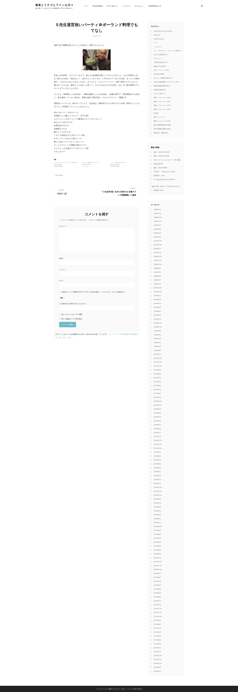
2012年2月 (157, 601)
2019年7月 (157, 303)
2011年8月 (157, 624)
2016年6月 (157, 421)
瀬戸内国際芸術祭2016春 (162, 129)
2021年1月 (157, 253)
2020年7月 (157, 272)
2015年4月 (157, 472)
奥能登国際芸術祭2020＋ (162, 86)
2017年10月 (158, 366)
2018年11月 (158, 327)
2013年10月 (158, 526)
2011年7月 (157, 628)
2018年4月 (157, 346)
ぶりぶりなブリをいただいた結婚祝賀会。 (66, 162)
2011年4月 (157, 640)
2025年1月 (157, 213)
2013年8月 (157, 534)
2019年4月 (157, 311)
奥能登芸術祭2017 (160, 90)
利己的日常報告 (97, 6)
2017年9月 (157, 370)
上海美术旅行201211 (161, 62)
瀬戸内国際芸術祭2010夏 (162, 125)
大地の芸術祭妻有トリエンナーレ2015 (166, 82)
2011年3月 (157, 644)
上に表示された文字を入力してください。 (73, 304)
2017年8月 (157, 374)
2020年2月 (157, 280)
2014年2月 (157, 519)
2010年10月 (158, 663)
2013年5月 (157, 546)
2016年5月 (157, 425)
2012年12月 (158, 562)
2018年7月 (157, 339)
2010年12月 (158, 656)
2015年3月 (157, 476)
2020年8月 (157, 268)
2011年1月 (157, 652)
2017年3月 (157, 389)
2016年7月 (157, 417)
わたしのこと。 (139, 6)
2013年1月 (157, 558)
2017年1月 (157, 397)
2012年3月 (157, 597)
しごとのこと (126, 6)
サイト (61, 281)
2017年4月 (157, 386)
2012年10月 (158, 569)
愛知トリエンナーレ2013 (162, 101)
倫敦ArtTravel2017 (160, 66)
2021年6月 (157, 249)
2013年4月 (157, 550)
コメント (63, 226)
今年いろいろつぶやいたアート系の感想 (167, 160)
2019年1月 (157, 319)
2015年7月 (157, 460)
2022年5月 (157, 233)
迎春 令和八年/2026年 (161, 152)
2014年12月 (158, 487)
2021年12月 (158, 241)
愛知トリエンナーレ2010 (162, 98)
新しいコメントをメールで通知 (71, 314)
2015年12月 (158, 440)
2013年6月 (157, 542)
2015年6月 (157, 464)
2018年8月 (157, 335)
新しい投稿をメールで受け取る (71, 319)
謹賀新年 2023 (159, 175)
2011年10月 (158, 616)
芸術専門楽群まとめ (154, 6)
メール (62, 269)
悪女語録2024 (158, 164)
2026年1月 (157, 209)
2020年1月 (157, 284)
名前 (61, 258)
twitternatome (159, 39)
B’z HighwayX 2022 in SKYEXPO (164, 179)
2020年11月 (158, 260)
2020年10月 (158, 264)
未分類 (156, 113)
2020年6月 (157, 276)
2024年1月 (157, 221)
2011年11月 (158, 613)
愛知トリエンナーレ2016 (162, 105)
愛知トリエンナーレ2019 (162, 109)
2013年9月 (157, 530)
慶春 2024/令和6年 (160, 168)
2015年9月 (157, 452)
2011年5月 (157, 636)
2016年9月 (157, 409)
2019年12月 (158, 288)
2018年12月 (158, 323)
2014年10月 (158, 495)
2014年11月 (158, 491)
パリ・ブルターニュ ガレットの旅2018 (167, 51)
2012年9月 (157, 573)
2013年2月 (157, 554)
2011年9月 (157, 620)
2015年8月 (157, 456)
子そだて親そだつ (112, 6)
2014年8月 (157, 499)
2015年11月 (158, 444)
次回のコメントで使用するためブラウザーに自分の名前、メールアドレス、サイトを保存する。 (94, 292)
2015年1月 (157, 483)
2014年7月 (157, 503)
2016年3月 (157, 429)
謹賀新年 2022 (158, 190)
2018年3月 (157, 350)
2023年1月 (157, 225)
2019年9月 (157, 296)
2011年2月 (157, 648)
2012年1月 (157, 605)
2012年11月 (158, 566)
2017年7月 (157, 378)
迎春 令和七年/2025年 (161, 156)
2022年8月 (157, 229)
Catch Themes (137, 689)
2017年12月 (158, 358)
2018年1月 (157, 354)
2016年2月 (157, 433)
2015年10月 (158, 448)
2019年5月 (157, 307)
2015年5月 (157, 468)
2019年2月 (157, 315)
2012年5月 (157, 589)
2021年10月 (158, 245)
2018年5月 (157, 343)
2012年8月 (157, 577)
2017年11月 (158, 362)
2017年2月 (157, 393)
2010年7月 (157, 671)
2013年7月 (157, 538)
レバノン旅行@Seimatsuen (118, 162)
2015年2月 (157, 479)
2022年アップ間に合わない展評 (164, 172)
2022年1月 (157, 237)
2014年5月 (157, 511)
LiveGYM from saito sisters (163, 31)
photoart (157, 35)
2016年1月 (157, 436)
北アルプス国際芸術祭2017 (163, 78)
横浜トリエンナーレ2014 (162, 121)
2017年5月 (157, 382)
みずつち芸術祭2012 (160, 54)
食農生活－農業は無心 (161, 133)
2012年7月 (157, 581)
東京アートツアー (160, 117)
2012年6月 (157, 585)
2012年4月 (157, 593)
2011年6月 (157, 632)
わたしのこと (158, 58)
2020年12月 (158, 256)
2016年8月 (157, 413)
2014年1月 (157, 523)
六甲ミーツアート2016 (161, 70)
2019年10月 (158, 292)
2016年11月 (158, 401)
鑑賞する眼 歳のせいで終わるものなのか (166, 186)
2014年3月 (157, 515)
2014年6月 (157, 507)
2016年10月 (158, 405)
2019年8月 (157, 299)
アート (86, 6)
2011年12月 (158, 609)
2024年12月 (158, 217)
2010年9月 (157, 667)
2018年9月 (157, 331)
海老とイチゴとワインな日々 (54, 5)
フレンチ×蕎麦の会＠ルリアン (91, 162)
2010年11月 (158, 659)
